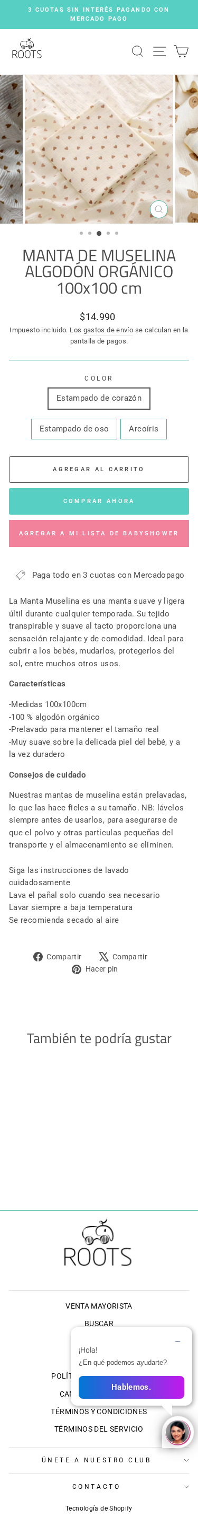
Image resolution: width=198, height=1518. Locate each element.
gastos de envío (108, 330)
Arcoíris (143, 429)
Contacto (96, 1486)
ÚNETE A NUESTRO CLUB (97, 1460)
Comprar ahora (99, 501)
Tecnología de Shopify (99, 1508)
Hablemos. (131, 1387)
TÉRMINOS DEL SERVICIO (99, 1429)
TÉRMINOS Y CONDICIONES (99, 1411)
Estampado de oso (74, 429)
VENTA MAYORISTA (99, 1306)
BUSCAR (99, 1323)
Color (99, 378)
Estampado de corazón (99, 398)
